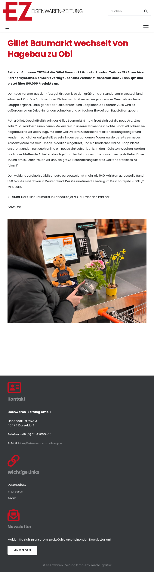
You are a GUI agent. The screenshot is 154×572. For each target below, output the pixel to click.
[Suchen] (146, 11)
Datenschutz (17, 485)
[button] (7, 27)
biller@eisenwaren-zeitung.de (40, 443)
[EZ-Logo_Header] (43, 11)
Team (12, 498)
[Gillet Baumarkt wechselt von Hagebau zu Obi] (77, 221)
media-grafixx (101, 565)
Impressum (16, 491)
